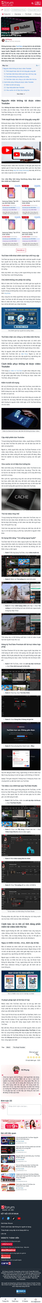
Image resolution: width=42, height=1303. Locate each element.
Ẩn (37, 65)
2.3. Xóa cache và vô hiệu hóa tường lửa (16, 90)
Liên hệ (3, 1233)
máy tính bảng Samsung (21, 170)
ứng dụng (7, 293)
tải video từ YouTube (15, 370)
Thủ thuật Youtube (19, 1047)
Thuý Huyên (21, 1141)
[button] (20, 1127)
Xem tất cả (20, 250)
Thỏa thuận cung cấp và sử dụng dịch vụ (15, 1230)
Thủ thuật (28, 14)
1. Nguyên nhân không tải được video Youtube (16, 68)
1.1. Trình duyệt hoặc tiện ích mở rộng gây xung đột (20, 71)
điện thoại (24, 354)
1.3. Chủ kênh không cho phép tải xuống (16, 76)
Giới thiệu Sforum (7, 1223)
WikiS (8, 1047)
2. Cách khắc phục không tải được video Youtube (18, 82)
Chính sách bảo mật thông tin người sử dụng (16, 1227)
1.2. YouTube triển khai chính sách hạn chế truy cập (20, 74)
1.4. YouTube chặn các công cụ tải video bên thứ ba (20, 79)
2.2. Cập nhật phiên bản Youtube (14, 87)
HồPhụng (8, 39)
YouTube (19, 46)
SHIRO (19, 1179)
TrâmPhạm (20, 1188)
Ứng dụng (18, 14)
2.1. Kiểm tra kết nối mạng (12, 85)
